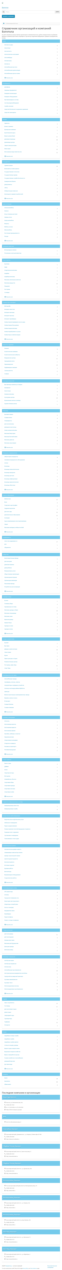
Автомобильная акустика (10, 67)
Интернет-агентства (9, 309)
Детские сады (8, 511)
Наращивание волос (9, 361)
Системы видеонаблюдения (11, 103)
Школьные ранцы (8, 949)
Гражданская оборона (10, 181)
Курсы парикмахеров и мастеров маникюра (15, 521)
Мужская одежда (8, 619)
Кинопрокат (7, 387)
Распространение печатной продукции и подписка (17, 829)
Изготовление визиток (10, 724)
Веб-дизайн (7, 306)
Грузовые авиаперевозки (10, 979)
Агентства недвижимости (10, 541)
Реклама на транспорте (10, 746)
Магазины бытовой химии (10, 436)
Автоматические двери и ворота (12, 849)
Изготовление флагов (9, 730)
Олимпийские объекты (10, 779)
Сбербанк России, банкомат (12, 1146)
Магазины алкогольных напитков (12, 279)
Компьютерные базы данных (11, 325)
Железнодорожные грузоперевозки (13, 989)
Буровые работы (8, 868)
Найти (57, 11)
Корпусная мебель (9, 220)
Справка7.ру (9, 1266)
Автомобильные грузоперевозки (12, 970)
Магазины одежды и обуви (11, 610)
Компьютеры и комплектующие (12, 334)
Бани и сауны (7, 763)
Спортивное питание (9, 788)
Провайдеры (7, 914)
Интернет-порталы (9, 315)
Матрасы (6, 223)
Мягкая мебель (8, 230)
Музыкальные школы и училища (12, 400)
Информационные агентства (11, 805)
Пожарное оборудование (10, 96)
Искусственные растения (10, 214)
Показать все (9, 78)
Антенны (6, 894)
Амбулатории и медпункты (11, 456)
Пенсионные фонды (9, 583)
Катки (5, 769)
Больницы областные (9, 485)
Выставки (6, 646)
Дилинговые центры (9, 142)
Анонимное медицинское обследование (14, 460)
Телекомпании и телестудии (11, 838)
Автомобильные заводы (10, 679)
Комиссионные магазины (10, 430)
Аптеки (6, 463)
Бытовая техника (8, 414)
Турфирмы (7, 1022)
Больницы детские (9, 475)
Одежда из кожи (8, 626)
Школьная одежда (9, 946)
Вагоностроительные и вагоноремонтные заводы (16, 694)
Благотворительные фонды (11, 558)
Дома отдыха (7, 1012)
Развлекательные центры (10, 661)
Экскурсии (7, 1025)
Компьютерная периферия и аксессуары (14, 322)
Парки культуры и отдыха (10, 658)
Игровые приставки (9, 940)
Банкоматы (7, 1081)
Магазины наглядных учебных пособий (14, 527)
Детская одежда (8, 934)
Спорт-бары (7, 668)
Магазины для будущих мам (11, 943)
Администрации (8, 165)
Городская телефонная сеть (11, 898)
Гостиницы (7, 1006)
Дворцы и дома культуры (10, 649)
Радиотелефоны (8, 917)
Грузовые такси (8, 982)
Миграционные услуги (10, 571)
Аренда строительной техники (12, 855)
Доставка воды (8, 1064)
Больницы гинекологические (11, 469)
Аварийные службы (9, 1039)
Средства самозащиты (10, 112)
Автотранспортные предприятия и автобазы (15, 973)
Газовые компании (9, 707)
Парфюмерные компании (10, 367)
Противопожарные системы (11, 99)
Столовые (6, 292)
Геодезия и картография (10, 505)
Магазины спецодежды (10, 613)
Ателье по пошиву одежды (11, 1045)
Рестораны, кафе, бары (10, 665)
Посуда (6, 236)
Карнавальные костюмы (10, 606)
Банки (5, 1078)
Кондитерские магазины (10, 270)
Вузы (5, 502)
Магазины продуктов (9, 283)
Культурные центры (9, 397)
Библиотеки (7, 499)
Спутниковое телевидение (11, 835)
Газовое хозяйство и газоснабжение (13, 1058)
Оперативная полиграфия (11, 740)
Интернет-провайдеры (10, 319)
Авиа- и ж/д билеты (9, 1002)
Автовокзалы (7, 966)
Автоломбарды (8, 57)
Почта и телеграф (8, 907)
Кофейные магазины (9, 276)
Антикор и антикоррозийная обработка (14, 688)
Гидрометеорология (9, 508)
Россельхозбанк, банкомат (11, 1180)
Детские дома (8, 561)
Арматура (6, 691)
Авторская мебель (9, 207)
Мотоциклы (7, 776)
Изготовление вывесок (10, 727)
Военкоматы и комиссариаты (11, 168)
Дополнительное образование (12, 514)
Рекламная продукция (10, 749)
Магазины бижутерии (9, 433)
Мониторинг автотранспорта (11, 901)
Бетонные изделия (9, 865)
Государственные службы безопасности (14, 178)
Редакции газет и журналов (11, 832)
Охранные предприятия (10, 90)
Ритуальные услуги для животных (12, 253)
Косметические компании (11, 351)
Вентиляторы (7, 871)
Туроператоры (8, 1018)
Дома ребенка (8, 567)
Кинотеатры (7, 391)
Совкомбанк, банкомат (10, 1129)
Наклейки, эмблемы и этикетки (12, 733)
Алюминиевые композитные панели (13, 852)
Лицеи (6, 524)
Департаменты (8, 184)
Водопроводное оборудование (12, 874)
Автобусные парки (9, 960)
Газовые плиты (8, 417)
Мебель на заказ (8, 226)
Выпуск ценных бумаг (9, 136)
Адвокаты (6, 123)
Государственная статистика (11, 171)
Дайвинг (6, 766)
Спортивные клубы (9, 792)
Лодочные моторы (9, 773)
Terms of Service (33, 1268)
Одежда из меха (8, 629)
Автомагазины (8, 60)
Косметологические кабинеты (12, 354)
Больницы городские (9, 472)
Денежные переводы (9, 139)
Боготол (5, 7)
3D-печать (6, 721)
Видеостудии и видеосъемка (12, 1048)
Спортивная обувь (9, 782)
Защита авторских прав (10, 145)
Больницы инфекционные (10, 479)
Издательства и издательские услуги (14, 819)
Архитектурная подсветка (11, 859)
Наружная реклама (9, 737)
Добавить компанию (8, 16)
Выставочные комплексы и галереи (13, 384)
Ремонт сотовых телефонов (11, 920)
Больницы (6, 466)
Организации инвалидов (10, 580)
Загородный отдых (9, 1015)
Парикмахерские (8, 364)
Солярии (6, 373)
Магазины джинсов (9, 439)
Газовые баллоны (8, 704)
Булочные (6, 264)
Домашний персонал (9, 1061)
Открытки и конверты (10, 743)
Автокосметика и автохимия (11, 54)
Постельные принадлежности (11, 233)
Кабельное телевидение (10, 822)
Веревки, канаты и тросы (10, 698)
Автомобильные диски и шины (12, 73)
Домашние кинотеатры (10, 427)
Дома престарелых (9, 564)
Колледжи (7, 518)
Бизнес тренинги (8, 126)
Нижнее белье (8, 622)
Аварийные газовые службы (11, 1035)
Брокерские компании (10, 129)
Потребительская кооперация (12, 587)
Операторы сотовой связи (11, 904)
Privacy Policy (25, 1268)
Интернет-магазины (9, 312)
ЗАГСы (6, 187)
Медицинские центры (10, 358)
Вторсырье (7, 701)
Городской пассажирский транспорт (13, 976)
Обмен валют (7, 1084)
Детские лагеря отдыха (10, 1009)
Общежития (7, 547)
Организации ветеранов (10, 577)
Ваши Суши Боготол (9, 1097)
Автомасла (7, 64)
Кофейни (6, 273)
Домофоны (7, 87)
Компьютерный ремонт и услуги (12, 331)
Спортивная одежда (9, 785)
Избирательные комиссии (11, 191)
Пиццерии (7, 286)
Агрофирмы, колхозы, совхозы (12, 682)
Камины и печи (8, 217)
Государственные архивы (10, 175)
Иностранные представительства (13, 151)
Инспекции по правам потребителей (13, 194)
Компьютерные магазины (10, 328)
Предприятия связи (9, 910)
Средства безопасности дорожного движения (16, 109)
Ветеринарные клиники (10, 250)
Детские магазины (9, 424)
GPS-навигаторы (8, 891)
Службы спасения (8, 106)
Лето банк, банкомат (9, 1232)
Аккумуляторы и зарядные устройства (14, 685)
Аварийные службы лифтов (11, 1042)
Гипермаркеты (8, 420)
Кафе (5, 267)
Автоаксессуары (8, 44)
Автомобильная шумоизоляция (12, 70)
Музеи (6, 655)
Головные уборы (8, 603)
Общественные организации (11, 574)
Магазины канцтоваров (10, 443)
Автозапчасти (7, 51)
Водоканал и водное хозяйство (12, 1051)
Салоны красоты (8, 370)
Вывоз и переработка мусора (11, 1054)
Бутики (6, 600)
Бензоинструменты (9, 862)
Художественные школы (10, 403)
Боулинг (6, 642)
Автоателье (7, 48)
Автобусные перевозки (10, 963)
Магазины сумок (8, 616)
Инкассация (7, 148)
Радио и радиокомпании (10, 826)
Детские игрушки (8, 937)
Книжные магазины (9, 394)
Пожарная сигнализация (10, 93)
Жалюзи (6, 211)
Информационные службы (11, 808)
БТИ (5, 544)
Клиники (6, 348)
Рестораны (7, 289)
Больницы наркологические (11, 482)
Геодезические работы (10, 878)
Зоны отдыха (7, 652)
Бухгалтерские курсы (9, 132)
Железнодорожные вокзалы (11, 986)
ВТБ (4, 1117)
